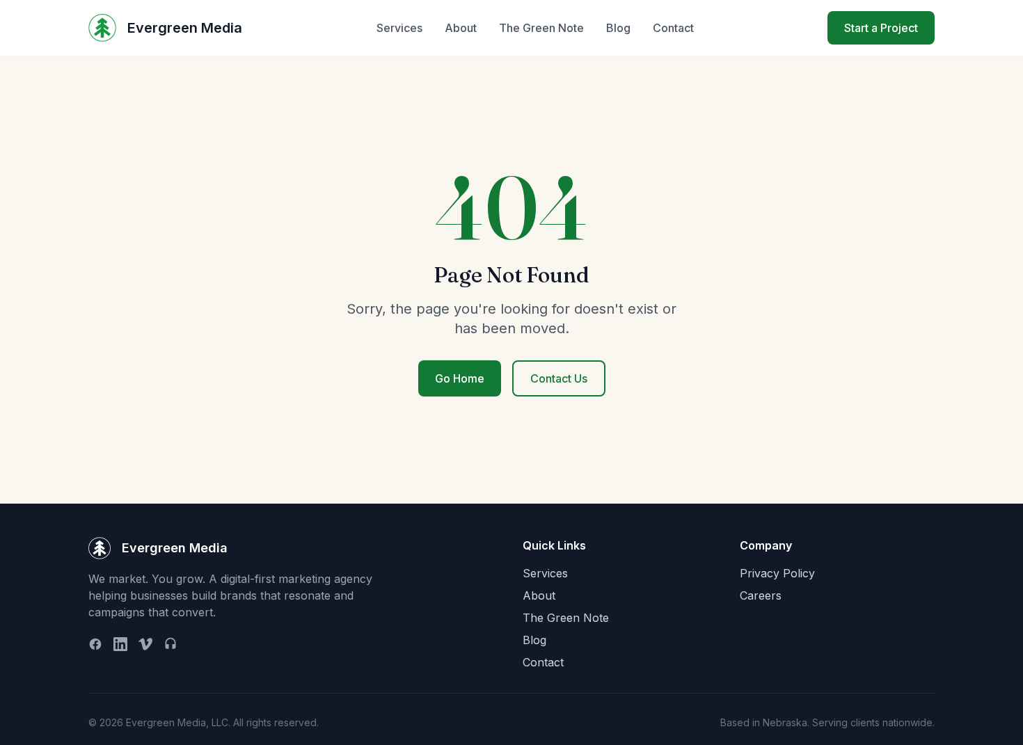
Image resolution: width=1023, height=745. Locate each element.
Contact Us (558, 378)
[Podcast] (170, 644)
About (461, 28)
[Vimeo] (145, 644)
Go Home (459, 378)
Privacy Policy (777, 573)
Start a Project (881, 28)
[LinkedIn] (120, 644)
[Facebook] (95, 644)
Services (399, 28)
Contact (673, 28)
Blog (618, 28)
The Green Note (541, 28)
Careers (761, 595)
